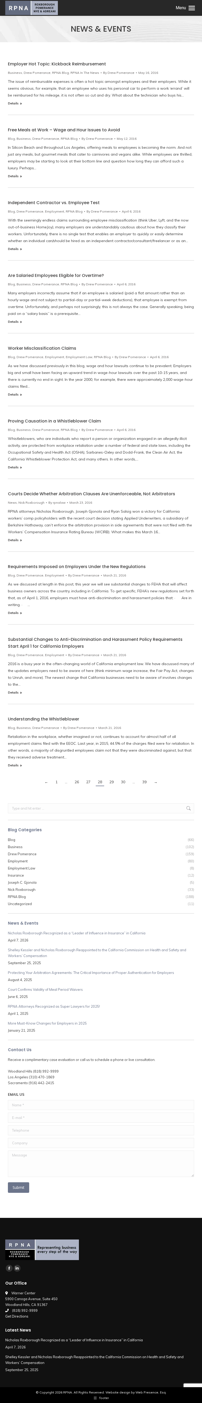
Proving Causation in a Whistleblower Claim (54, 421)
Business (15, 73)
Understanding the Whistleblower (43, 719)
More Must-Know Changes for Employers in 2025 (47, 1023)
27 (88, 782)
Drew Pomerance (37, 73)
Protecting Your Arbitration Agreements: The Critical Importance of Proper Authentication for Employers (91, 972)
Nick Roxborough (31, 502)
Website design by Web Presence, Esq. (135, 1392)
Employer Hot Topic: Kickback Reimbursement (57, 64)
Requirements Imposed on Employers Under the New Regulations (77, 567)
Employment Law (79, 357)
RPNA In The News (84, 73)
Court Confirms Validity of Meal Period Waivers (45, 989)
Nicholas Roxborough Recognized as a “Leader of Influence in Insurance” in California (76, 933)
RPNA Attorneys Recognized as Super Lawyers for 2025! (54, 1006)
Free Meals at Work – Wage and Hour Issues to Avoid (64, 130)
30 (123, 782)
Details (13, 103)
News (12, 502)
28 (100, 782)
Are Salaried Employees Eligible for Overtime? (56, 275)
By (118, 73)
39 (144, 782)
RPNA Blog (60, 73)
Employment (54, 211)
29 (111, 782)
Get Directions (16, 1316)
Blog (11, 139)
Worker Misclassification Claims (42, 348)
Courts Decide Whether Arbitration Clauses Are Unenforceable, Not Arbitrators (91, 494)
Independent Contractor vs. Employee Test (54, 203)
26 (77, 782)
